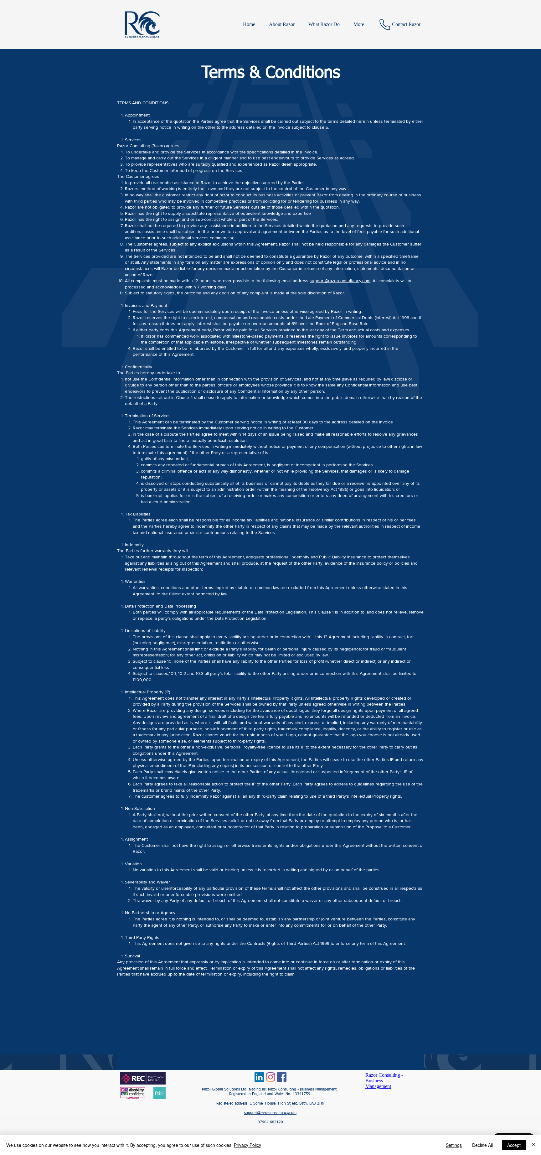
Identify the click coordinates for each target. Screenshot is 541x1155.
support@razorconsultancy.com (340, 280)
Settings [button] (454, 1145)
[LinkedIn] (259, 1077)
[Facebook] (281, 1077)
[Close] (533, 1145)
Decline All (482, 1145)
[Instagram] (270, 1077)
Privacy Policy (247, 1145)
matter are (219, 262)
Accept (514, 1145)
